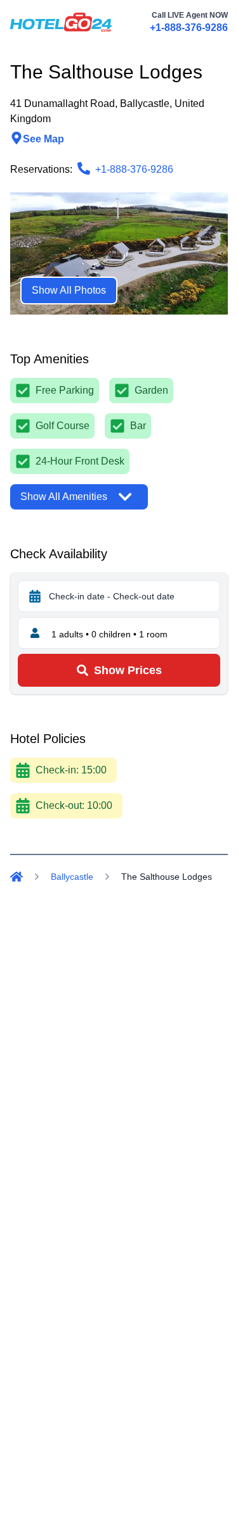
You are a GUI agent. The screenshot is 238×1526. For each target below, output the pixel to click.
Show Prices (128, 670)
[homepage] (61, 22)
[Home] (16, 876)
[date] (34, 596)
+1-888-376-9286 (189, 27)
